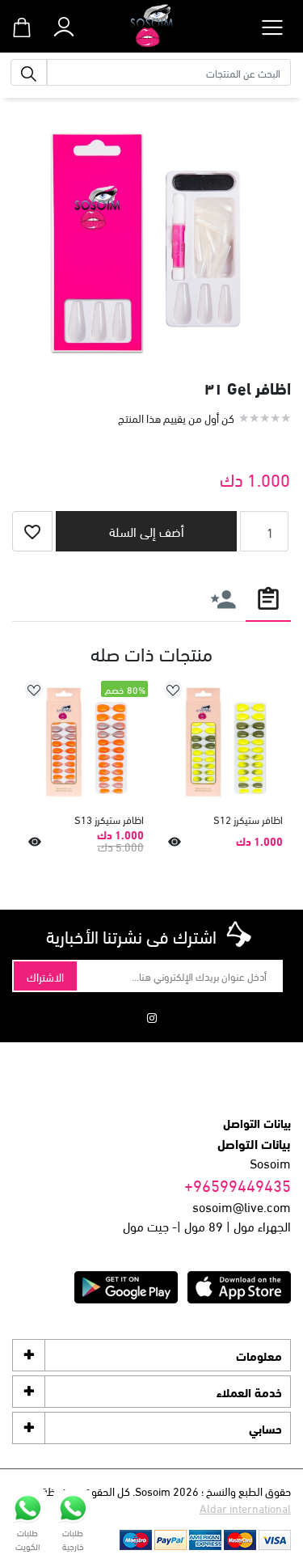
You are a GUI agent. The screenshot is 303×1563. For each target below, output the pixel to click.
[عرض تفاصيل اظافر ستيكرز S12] (226, 743)
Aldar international (245, 1508)
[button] (63, 23)
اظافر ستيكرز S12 (248, 820)
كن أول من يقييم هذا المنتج (176, 417)
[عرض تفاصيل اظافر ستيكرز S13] (86, 743)
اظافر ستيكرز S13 (109, 820)
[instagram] (152, 1017)
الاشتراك (45, 976)
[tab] (268, 598)
